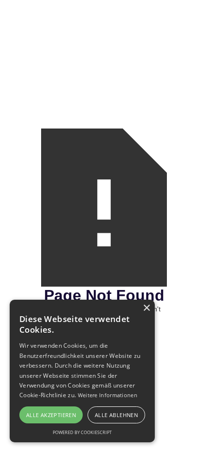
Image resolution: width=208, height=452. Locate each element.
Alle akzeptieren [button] (51, 415)
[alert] (82, 371)
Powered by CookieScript (82, 432)
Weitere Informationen (107, 395)
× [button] (146, 308)
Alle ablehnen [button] (116, 415)
